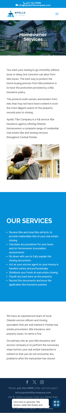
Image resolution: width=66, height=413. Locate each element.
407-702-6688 (25, 388)
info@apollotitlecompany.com (33, 392)
